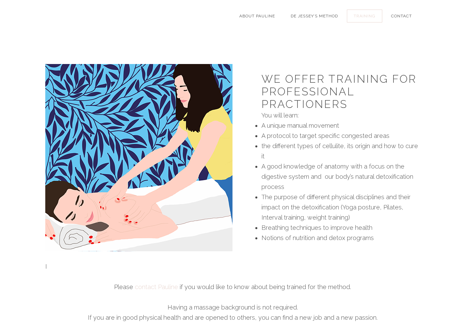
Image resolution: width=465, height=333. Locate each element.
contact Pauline (156, 286)
